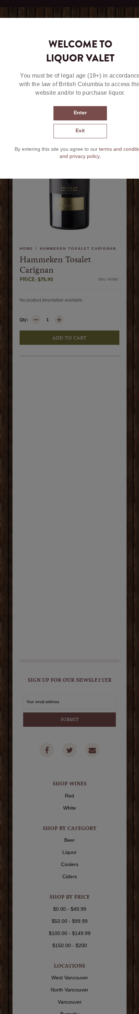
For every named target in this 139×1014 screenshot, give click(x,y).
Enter (80, 112)
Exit (80, 130)
